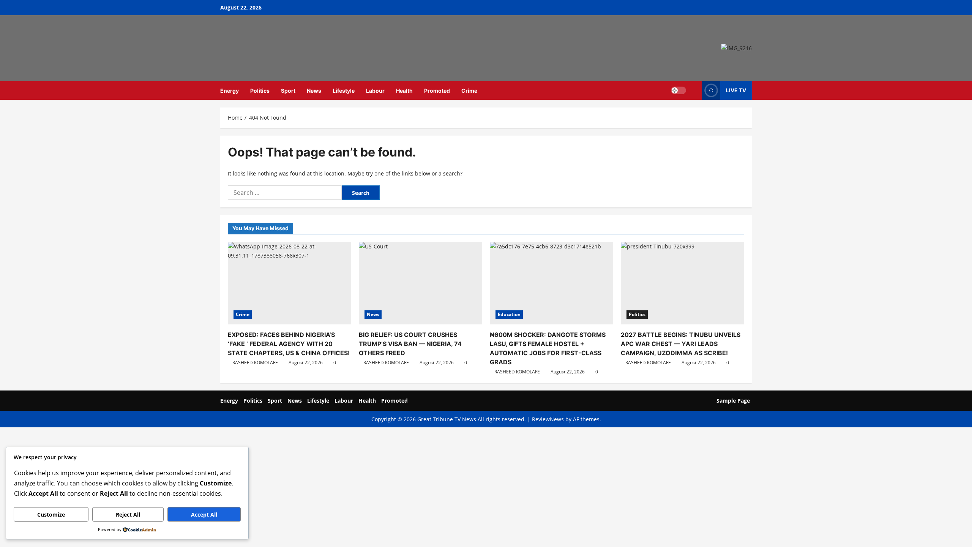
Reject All (128, 514)
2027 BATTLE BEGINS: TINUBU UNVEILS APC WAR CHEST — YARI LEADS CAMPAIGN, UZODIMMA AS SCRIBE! (680, 344)
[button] (694, 90)
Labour (375, 90)
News (314, 90)
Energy (229, 90)
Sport (288, 90)
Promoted (437, 90)
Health (404, 90)
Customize (51, 514)
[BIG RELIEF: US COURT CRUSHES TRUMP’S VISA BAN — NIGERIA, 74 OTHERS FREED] (420, 283)
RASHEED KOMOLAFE (255, 362)
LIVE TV (736, 90)
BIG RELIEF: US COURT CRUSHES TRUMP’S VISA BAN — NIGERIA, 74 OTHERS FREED (410, 344)
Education (509, 314)
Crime (469, 90)
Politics (260, 90)
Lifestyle (344, 90)
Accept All (204, 514)
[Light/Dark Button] (678, 90)
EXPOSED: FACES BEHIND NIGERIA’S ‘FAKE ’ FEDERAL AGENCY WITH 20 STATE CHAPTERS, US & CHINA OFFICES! (289, 344)
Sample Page (733, 400)
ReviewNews (548, 419)
